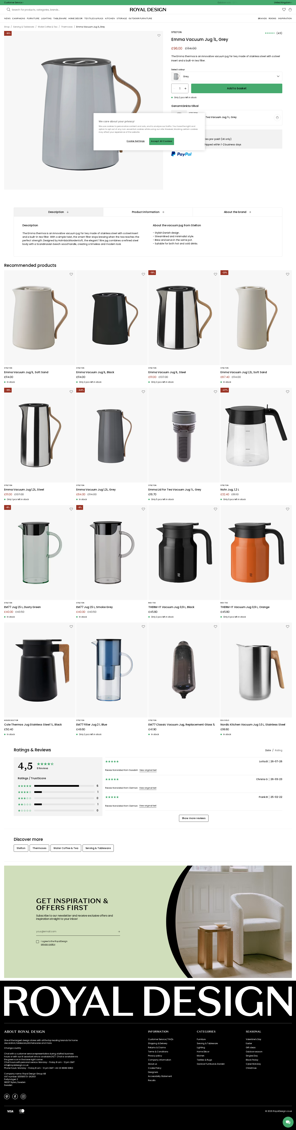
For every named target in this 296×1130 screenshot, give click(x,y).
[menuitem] (7, 18)
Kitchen (200, 1056)
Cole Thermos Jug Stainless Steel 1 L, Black (33, 724)
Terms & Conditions (158, 1052)
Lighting (201, 1048)
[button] (283, 2)
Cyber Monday (253, 1064)
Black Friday (252, 1060)
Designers (153, 1072)
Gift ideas (251, 1048)
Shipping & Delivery (157, 1043)
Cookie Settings (136, 141)
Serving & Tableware (207, 1043)
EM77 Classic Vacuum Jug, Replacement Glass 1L (181, 724)
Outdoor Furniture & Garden (211, 1064)
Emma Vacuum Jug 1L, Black (95, 372)
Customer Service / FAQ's (160, 1039)
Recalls (152, 1080)
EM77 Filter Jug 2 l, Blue (91, 724)
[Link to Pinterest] (7, 1096)
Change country (12, 1048)
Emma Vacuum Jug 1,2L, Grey (96, 489)
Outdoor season (254, 1052)
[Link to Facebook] (15, 1096)
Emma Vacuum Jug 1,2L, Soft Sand (243, 372)
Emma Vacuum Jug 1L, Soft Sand (26, 372)
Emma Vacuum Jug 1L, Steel (167, 372)
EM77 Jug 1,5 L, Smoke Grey (94, 607)
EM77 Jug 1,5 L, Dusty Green (22, 607)
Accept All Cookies (161, 141)
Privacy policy (155, 1056)
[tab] (58, 212)
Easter (249, 1043)
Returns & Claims (157, 1048)
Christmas (251, 1068)
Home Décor (203, 1052)
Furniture (201, 1039)
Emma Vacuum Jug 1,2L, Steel (24, 489)
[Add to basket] (277, 117)
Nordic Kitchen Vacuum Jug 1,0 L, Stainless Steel (252, 724)
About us (152, 1064)
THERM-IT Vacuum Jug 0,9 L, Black (171, 607)
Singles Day (252, 1056)
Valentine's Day (253, 1039)
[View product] (226, 118)
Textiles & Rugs (204, 1060)
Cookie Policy (154, 1068)
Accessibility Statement (160, 1076)
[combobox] (283, 2)
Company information (159, 1060)
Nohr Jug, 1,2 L (229, 489)
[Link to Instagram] (23, 1096)
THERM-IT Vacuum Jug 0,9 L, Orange (244, 607)
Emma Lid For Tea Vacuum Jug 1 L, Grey (174, 489)
